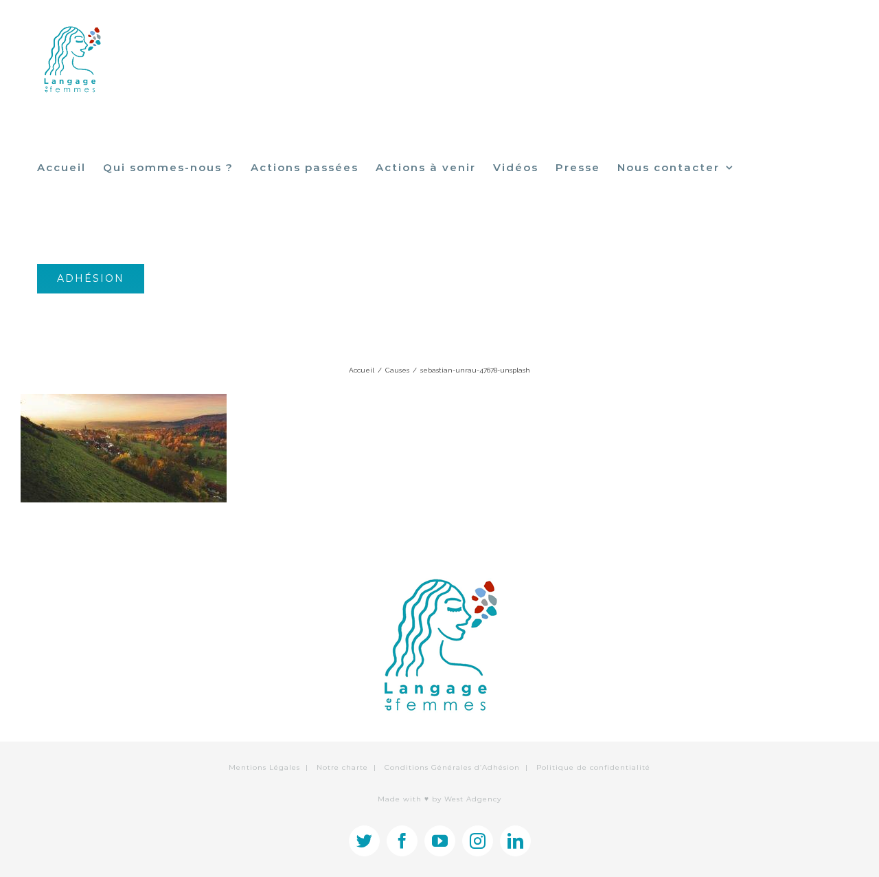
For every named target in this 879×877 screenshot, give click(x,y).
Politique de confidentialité (593, 767)
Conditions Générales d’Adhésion (452, 767)
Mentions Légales (264, 767)
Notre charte (342, 767)
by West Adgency (466, 799)
